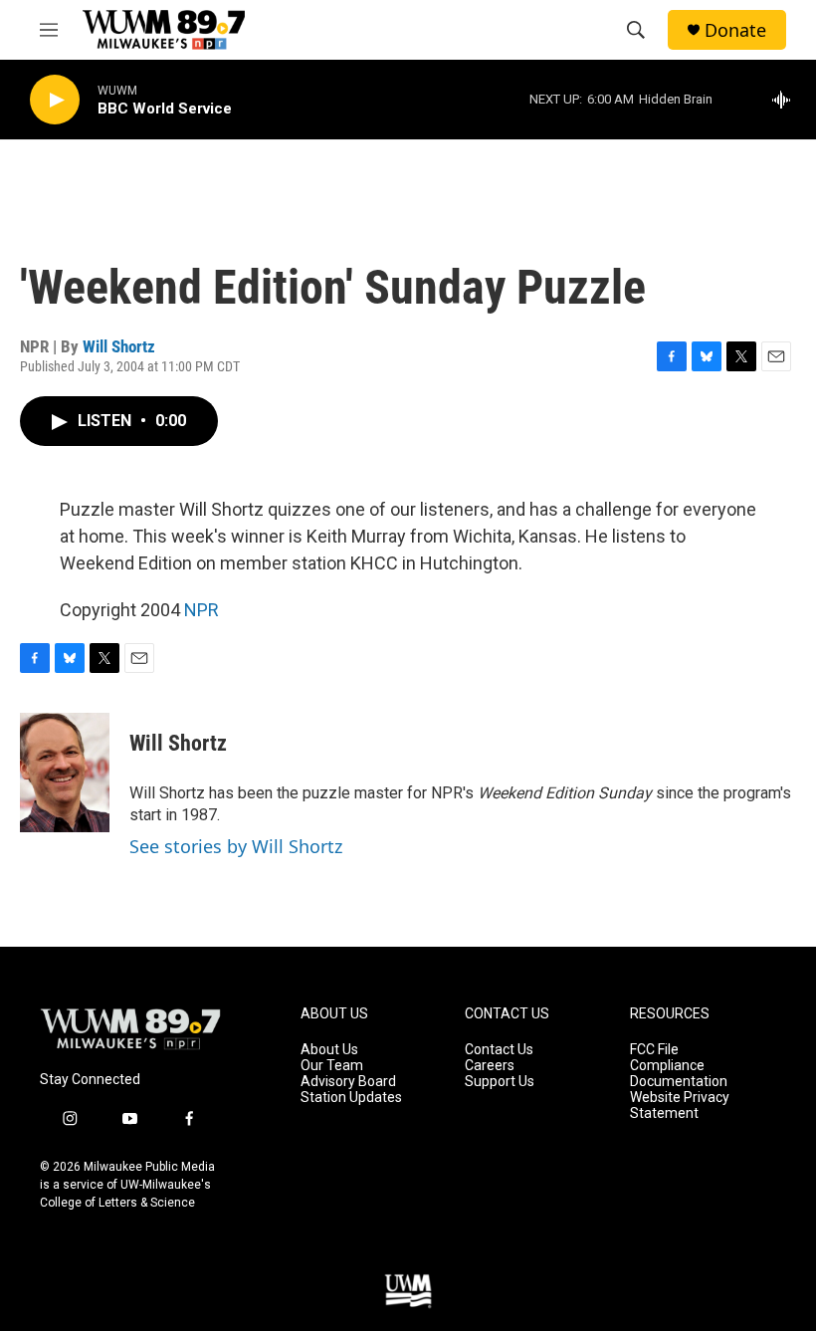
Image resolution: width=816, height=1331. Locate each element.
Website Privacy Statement (679, 1105)
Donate (735, 30)
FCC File (654, 1049)
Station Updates (351, 1097)
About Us (329, 1049)
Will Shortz (119, 346)
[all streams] (786, 99)
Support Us (499, 1081)
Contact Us (499, 1049)
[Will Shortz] (64, 772)
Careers (489, 1065)
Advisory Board (348, 1081)
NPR (201, 609)
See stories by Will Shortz (235, 846)
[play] (55, 100)
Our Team (332, 1065)
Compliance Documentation (678, 1073)
